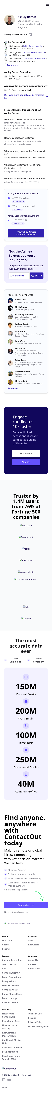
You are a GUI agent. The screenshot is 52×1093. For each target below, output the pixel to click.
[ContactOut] (15, 4)
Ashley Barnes (27, 17)
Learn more (26, 453)
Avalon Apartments (24, 314)
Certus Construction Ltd (34, 58)
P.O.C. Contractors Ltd (32, 46)
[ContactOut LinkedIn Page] (3, 1079)
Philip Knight (21, 381)
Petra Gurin (20, 360)
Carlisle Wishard (22, 371)
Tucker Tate (20, 299)
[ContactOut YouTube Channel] (9, 1079)
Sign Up (26, 462)
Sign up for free (26, 905)
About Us (33, 960)
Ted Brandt (20, 348)
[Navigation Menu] (47, 4)
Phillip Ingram (21, 307)
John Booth (20, 331)
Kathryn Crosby (22, 324)
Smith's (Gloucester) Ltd (34, 52)
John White (20, 341)
